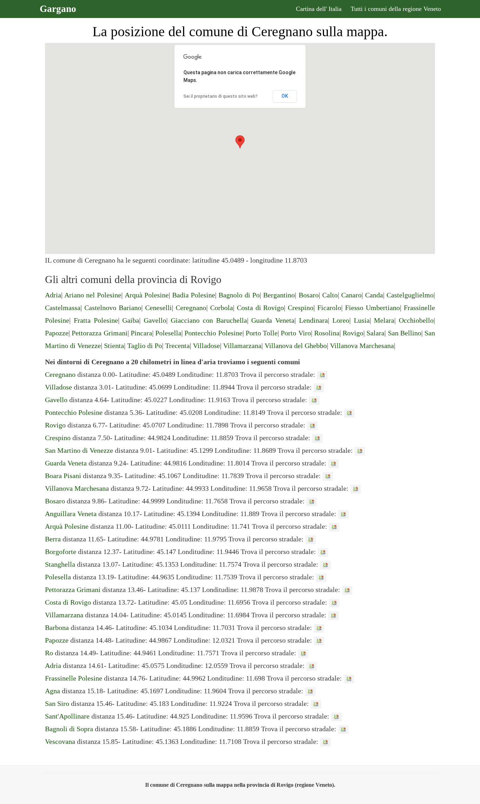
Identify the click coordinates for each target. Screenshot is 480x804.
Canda (374, 295)
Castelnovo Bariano (112, 307)
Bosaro (309, 295)
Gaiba (130, 320)
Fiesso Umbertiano (372, 307)
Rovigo (353, 333)
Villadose (206, 345)
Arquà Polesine (147, 295)
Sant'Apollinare (67, 716)
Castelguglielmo (410, 295)
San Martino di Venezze (79, 450)
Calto (330, 295)
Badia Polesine (193, 295)
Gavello (155, 320)
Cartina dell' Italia (319, 8)
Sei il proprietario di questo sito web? (220, 96)
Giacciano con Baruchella (209, 320)
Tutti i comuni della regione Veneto (396, 8)
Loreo (340, 320)
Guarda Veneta (272, 320)
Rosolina (326, 333)
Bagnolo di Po (239, 295)
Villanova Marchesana (362, 345)
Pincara (141, 333)
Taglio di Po (144, 345)
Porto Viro (296, 333)
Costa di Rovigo (260, 307)
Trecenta (177, 345)
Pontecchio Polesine (213, 333)
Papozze (57, 333)
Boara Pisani (63, 476)
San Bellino (404, 333)
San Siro (57, 703)
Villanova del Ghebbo (296, 345)
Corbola (221, 307)
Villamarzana (242, 345)
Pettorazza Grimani (99, 333)
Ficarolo (329, 307)
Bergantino (279, 295)
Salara (375, 333)
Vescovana (60, 741)
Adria (53, 295)
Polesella (168, 333)
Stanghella (60, 564)
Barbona (57, 627)
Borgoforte (60, 551)
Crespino (300, 307)
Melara (384, 320)
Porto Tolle (262, 333)
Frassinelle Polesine (73, 678)
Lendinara (313, 320)
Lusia (362, 320)
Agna (52, 691)
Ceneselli (158, 307)
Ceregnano (191, 307)
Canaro (351, 295)
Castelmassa (62, 307)
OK (284, 96)
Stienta (114, 345)
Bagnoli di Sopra (69, 729)
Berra (53, 539)
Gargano (58, 9)
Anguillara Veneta (71, 513)
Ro (49, 653)
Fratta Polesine (96, 320)
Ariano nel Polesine (92, 295)
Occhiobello (416, 320)
